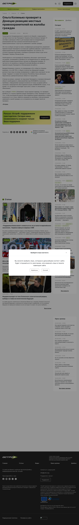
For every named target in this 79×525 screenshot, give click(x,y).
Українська (34, 270)
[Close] (66, 253)
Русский (45, 270)
